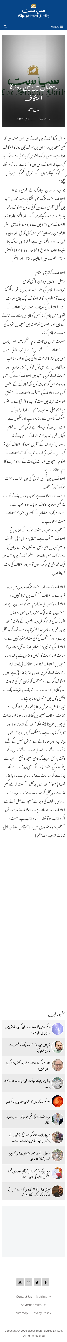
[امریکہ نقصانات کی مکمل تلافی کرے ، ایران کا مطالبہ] (57, 1119)
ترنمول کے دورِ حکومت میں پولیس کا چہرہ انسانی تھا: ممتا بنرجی (30, 1155)
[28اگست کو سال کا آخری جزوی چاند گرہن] (57, 1101)
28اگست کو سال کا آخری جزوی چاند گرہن (28, 1101)
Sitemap (22, 1313)
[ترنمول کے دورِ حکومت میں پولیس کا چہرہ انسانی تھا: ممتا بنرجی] (57, 1155)
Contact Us (24, 1296)
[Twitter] (37, 1282)
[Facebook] (45, 1282)
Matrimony (43, 1296)
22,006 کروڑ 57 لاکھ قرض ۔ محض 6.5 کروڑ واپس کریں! (28, 1065)
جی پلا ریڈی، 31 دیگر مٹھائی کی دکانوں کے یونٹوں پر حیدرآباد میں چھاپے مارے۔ (30, 1137)
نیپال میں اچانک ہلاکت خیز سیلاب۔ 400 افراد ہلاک (27, 1083)
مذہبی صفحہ (33, 109)
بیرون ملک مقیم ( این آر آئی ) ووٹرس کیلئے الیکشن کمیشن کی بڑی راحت (29, 1173)
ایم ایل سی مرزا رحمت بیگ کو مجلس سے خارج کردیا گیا (30, 1047)
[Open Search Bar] (5, 25)
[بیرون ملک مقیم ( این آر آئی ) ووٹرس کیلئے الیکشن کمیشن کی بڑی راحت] (57, 1173)
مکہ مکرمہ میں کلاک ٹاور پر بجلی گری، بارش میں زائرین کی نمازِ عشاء (28, 1029)
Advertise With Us (33, 1305)
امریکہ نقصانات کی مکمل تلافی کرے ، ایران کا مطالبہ (28, 1119)
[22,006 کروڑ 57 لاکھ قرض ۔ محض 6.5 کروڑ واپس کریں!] (57, 1065)
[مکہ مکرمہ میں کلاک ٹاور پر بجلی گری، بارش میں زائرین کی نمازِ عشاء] (57, 1029)
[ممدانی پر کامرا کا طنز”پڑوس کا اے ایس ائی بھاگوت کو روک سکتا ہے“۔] (57, 1191)
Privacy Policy (41, 1313)
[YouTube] (20, 1282)
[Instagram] (28, 1282)
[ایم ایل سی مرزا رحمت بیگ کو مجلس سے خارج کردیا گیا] (57, 1047)
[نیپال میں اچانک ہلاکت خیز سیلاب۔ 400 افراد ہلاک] (57, 1083)
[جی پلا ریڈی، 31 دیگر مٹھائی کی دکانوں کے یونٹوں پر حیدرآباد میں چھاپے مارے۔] (57, 1137)
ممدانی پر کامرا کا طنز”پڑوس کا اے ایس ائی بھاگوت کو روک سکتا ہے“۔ (29, 1191)
